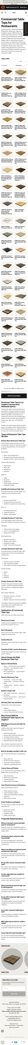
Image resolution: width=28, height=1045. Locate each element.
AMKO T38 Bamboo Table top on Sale (19, 210)
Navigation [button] (2, 12)
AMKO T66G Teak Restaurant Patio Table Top (7, 381)
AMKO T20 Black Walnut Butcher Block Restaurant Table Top (20, 111)
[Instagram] (2, 1031)
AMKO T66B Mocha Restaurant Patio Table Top (7, 350)
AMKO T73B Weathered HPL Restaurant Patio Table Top (7, 319)
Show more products (14, 396)
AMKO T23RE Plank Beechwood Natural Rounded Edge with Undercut (6, 178)
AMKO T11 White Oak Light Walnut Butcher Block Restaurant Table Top (21, 127)
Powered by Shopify (18, 1037)
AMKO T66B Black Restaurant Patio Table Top (7, 365)
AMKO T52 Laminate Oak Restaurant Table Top (20, 257)
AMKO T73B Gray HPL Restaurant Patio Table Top (20, 335)
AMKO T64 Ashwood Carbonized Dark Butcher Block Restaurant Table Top (6, 211)
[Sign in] (26, 12)
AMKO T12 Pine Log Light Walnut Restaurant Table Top (6, 94)
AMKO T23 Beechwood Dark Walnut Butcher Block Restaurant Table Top (21, 144)
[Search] (5, 12)
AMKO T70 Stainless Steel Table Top (20, 227)
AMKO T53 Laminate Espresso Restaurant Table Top (20, 273)
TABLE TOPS (5, 972)
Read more (23, 7)
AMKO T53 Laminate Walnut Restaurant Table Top (20, 288)
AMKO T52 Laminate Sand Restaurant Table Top (20, 242)
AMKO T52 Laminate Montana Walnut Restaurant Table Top (6, 273)
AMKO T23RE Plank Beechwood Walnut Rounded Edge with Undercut (20, 178)
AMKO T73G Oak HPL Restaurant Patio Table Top (20, 319)
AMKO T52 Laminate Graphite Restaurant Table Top (6, 242)
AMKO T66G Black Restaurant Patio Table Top (20, 365)
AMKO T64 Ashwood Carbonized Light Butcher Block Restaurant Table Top (6, 195)
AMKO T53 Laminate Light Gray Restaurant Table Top (6, 288)
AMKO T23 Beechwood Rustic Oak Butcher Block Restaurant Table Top (21, 161)
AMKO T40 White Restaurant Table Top (6, 227)
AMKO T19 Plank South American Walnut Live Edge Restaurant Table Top (20, 95)
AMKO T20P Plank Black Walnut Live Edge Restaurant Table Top (7, 111)
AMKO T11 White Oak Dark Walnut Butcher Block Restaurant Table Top (7, 144)
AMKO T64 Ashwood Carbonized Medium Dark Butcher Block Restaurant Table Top (20, 195)
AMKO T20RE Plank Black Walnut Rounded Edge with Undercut (7, 79)
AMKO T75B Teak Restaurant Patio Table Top (20, 381)
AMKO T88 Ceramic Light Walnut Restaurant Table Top (20, 304)
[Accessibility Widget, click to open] (2, 1042)
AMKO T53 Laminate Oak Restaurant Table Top (6, 304)
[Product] (7, 72)
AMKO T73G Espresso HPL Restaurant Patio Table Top (6, 335)
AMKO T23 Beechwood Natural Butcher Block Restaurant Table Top (7, 160)
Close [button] (26, 2)
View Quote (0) (26, 29)
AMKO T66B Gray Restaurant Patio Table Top (20, 350)
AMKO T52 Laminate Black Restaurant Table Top (7, 257)
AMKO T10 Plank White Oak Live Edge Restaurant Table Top (20, 79)
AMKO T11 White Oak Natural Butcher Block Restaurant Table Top (7, 127)
